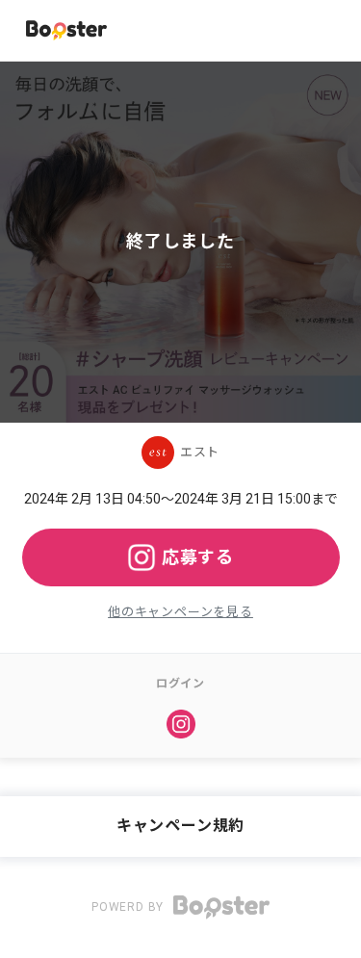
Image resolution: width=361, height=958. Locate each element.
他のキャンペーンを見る (180, 612)
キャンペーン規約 (180, 825)
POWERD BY (129, 907)
